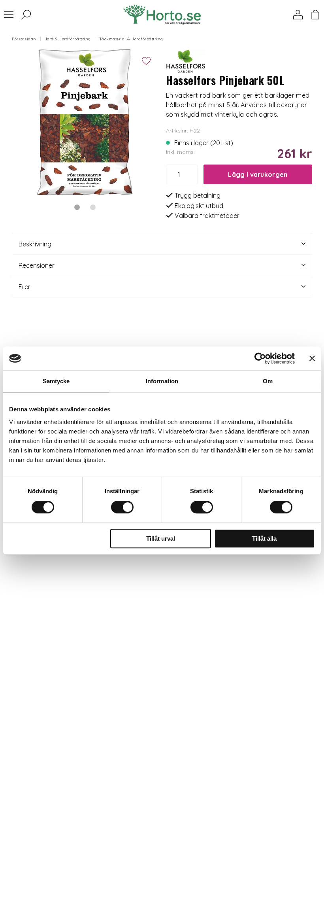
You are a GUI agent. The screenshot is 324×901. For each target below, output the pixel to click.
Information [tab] (162, 381)
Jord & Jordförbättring (68, 39)
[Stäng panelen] (312, 358)
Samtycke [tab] (56, 381)
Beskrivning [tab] (35, 244)
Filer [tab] (24, 287)
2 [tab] (93, 207)
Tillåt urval (160, 538)
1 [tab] (77, 207)
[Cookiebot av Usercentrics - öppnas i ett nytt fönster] (260, 358)
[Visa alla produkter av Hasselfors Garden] (185, 60)
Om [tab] (268, 381)
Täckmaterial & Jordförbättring (131, 39)
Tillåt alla (264, 538)
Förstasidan (24, 39)
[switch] (122, 507)
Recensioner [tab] (37, 265)
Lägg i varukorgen (257, 174)
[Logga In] (298, 14)
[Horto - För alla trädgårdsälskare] (162, 15)
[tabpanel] (85, 122)
